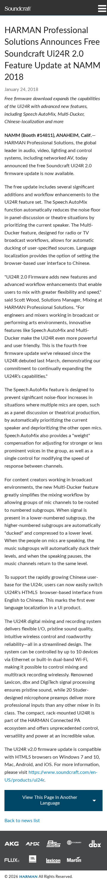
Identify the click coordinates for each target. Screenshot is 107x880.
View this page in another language (49, 800)
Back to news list (22, 820)
